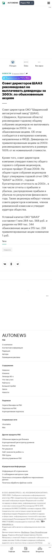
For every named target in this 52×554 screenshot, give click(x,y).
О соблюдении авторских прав (15, 474)
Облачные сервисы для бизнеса (15, 439)
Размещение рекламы (11, 357)
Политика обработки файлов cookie (17, 482)
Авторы (5, 353)
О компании (7, 344)
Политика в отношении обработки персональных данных (22, 478)
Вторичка (40, 551)
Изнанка (5, 373)
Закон (4, 389)
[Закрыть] (49, 543)
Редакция (6, 350)
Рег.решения (7, 448)
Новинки (5, 369)
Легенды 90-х (8, 376)
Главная (11, 551)
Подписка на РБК (9, 408)
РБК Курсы (6, 455)
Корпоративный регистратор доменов (18, 442)
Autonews (13, 3)
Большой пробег (9, 385)
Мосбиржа (25, 532)
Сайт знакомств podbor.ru (13, 451)
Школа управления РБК (12, 458)
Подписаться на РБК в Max (18, 78)
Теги (4, 241)
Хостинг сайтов (8, 445)
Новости (6, 73)
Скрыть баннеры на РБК (12, 405)
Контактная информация (12, 347)
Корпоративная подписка (13, 411)
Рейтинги (6, 382)
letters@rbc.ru (7, 524)
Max (3, 427)
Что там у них (7, 379)
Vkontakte (6, 424)
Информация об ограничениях (15, 471)
